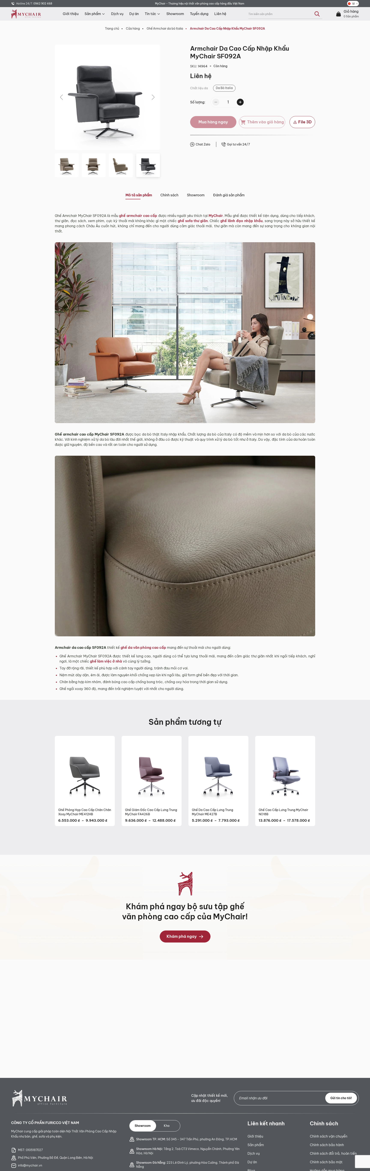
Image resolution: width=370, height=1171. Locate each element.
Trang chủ (112, 28)
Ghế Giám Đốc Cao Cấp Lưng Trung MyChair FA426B (151, 812)
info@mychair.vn (30, 1165)
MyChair (216, 215)
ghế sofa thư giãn (193, 221)
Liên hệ (220, 14)
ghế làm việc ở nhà (106, 661)
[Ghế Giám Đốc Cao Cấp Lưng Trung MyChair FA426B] (152, 770)
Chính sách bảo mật (326, 1162)
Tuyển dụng (199, 14)
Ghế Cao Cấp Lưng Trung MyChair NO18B (283, 812)
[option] (224, 88)
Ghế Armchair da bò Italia (165, 28)
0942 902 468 (42, 3)
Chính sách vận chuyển (328, 1136)
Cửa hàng (133, 28)
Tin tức (150, 14)
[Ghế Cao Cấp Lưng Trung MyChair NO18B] (285, 770)
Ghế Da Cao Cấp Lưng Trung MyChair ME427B (212, 812)
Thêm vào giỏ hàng (265, 122)
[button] (61, 97)
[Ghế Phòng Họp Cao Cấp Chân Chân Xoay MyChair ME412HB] (85, 770)
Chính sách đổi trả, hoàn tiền (333, 1153)
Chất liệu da (199, 88)
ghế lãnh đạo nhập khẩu (241, 221)
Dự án (134, 14)
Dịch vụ (117, 14)
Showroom (175, 14)
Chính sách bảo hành (327, 1145)
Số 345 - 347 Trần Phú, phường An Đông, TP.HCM (186, 1139)
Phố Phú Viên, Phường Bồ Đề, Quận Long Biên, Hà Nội (55, 1158)
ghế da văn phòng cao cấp (143, 647)
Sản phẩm (93, 14)
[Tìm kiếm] (317, 14)
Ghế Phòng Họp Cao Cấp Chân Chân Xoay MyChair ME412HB (84, 812)
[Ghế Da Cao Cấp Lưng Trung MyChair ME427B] (218, 770)
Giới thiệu (71, 14)
